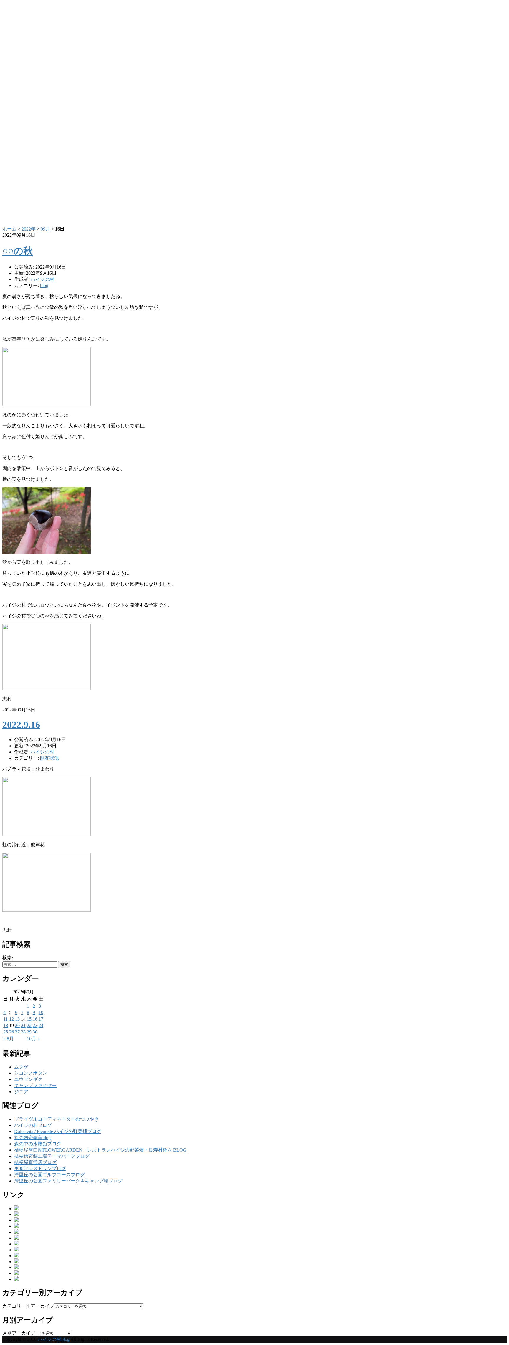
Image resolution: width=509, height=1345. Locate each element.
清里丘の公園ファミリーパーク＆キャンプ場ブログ (68, 1180)
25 (5, 1031)
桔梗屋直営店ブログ (35, 1162)
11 (5, 1018)
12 (11, 1018)
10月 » (33, 1038)
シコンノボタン (30, 1073)
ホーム (9, 228)
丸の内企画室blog (32, 1137)
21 (23, 1025)
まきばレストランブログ (40, 1168)
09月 (45, 228)
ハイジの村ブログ (33, 1125)
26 (11, 1031)
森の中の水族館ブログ (37, 1143)
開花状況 (49, 758)
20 (17, 1025)
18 (5, 1025)
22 (29, 1025)
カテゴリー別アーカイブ (28, 1305)
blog (44, 285)
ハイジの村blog (54, 1339)
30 (35, 1031)
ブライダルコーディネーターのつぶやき (56, 1119)
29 (29, 1031)
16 (35, 1018)
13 (17, 1018)
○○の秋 (17, 251)
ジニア (21, 1091)
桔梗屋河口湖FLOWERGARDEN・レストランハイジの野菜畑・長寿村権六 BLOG (100, 1149)
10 (41, 1012)
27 (17, 1031)
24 (41, 1025)
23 (35, 1025)
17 (41, 1018)
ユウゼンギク (28, 1079)
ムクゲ (21, 1066)
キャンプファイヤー (35, 1085)
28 (23, 1031)
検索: (7, 957)
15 (29, 1018)
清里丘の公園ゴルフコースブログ (49, 1174)
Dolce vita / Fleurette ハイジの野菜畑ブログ (57, 1131)
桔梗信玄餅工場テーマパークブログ (52, 1156)
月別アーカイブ (18, 1333)
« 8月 (8, 1038)
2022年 (29, 228)
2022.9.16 (21, 724)
